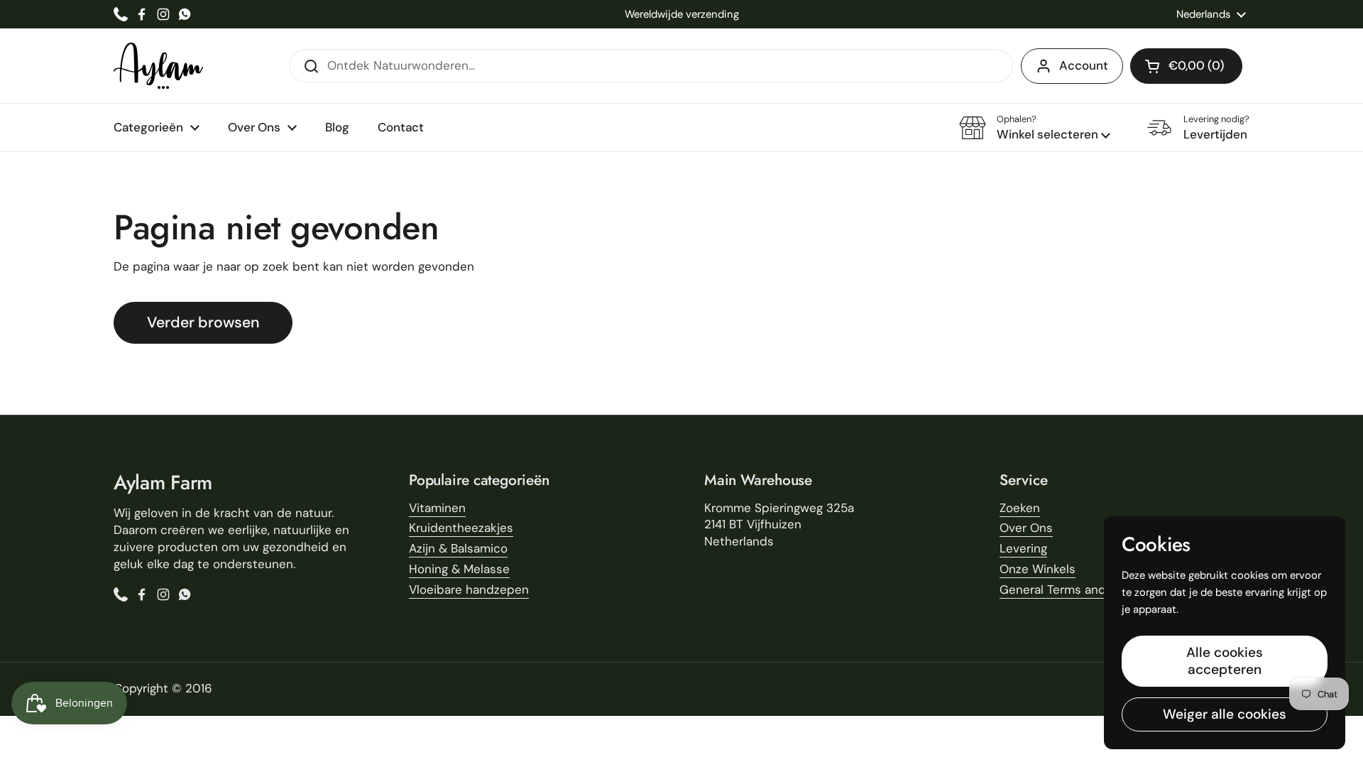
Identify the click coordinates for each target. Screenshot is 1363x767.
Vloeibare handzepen (469, 589)
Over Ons (1026, 527)
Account (1083, 65)
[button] (1186, 66)
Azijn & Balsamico (458, 548)
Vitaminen (437, 508)
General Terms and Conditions (1085, 589)
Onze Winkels (1037, 569)
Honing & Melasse (459, 569)
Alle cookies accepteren (1224, 660)
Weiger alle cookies (1224, 714)
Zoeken (1020, 508)
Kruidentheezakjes (461, 527)
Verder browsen (203, 322)
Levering (1023, 548)
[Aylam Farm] (158, 66)
